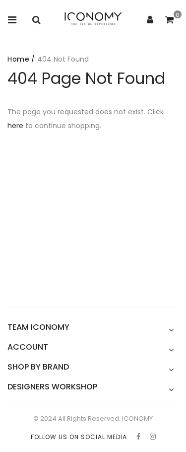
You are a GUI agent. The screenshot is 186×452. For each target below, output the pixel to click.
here (15, 126)
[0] (169, 20)
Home (18, 59)
